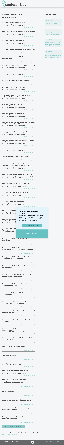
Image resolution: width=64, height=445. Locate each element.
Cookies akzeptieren (32, 225)
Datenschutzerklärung (32, 233)
